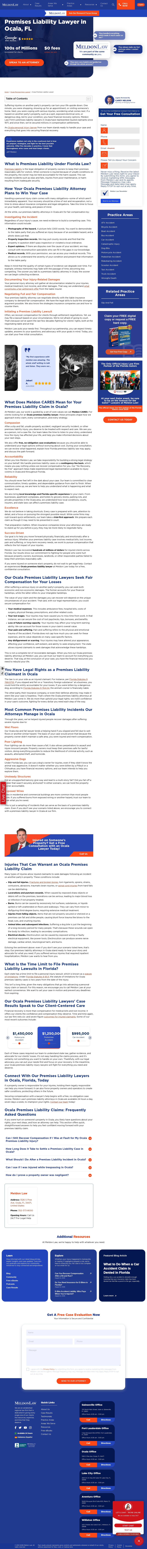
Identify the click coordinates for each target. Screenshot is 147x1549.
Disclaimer (128, 1545)
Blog (8, 1273)
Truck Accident (108, 274)
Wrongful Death (108, 278)
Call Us (83, 854)
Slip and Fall (107, 303)
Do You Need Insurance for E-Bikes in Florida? (71, 1283)
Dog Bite (105, 248)
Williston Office (91, 1520)
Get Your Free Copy (118, 352)
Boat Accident (108, 231)
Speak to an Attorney (24, 62)
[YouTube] (25, 1427)
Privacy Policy (111, 1545)
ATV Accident (107, 223)
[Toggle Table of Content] (87, 99)
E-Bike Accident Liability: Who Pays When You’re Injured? (73, 1292)
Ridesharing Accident (111, 261)
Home (7, 92)
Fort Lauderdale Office (95, 1428)
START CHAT (128, 1526)
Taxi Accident (107, 270)
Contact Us (104, 5)
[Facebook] (15, 1427)
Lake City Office (91, 1473)
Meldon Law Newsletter (118, 191)
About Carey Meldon (120, 100)
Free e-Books (12, 1280)
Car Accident (107, 240)
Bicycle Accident (109, 227)
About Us (45, 1409)
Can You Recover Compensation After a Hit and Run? (72, 1274)
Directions (106, 1419)
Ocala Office (89, 1451)
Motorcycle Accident (111, 253)
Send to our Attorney (73, 1380)
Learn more (109, 1295)
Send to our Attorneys (110, 201)
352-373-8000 (25, 1210)
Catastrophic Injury (110, 244)
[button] (8, 1037)
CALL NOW (125, 5)
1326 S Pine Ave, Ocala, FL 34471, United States (21, 1202)
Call (88, 1419)
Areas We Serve (52, 5)
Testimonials (46, 1416)
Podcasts (10, 1284)
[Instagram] (30, 1427)
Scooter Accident (109, 265)
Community (11, 1277)
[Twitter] (20, 1427)
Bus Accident (107, 235)
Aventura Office (91, 1496)
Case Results (38, 5)
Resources (89, 5)
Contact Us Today (120, 420)
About (26, 5)
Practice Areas (70, 5)
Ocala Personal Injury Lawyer (20, 92)
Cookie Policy (119, 1545)
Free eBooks (46, 1430)
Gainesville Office (92, 1404)
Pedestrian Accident (111, 257)
